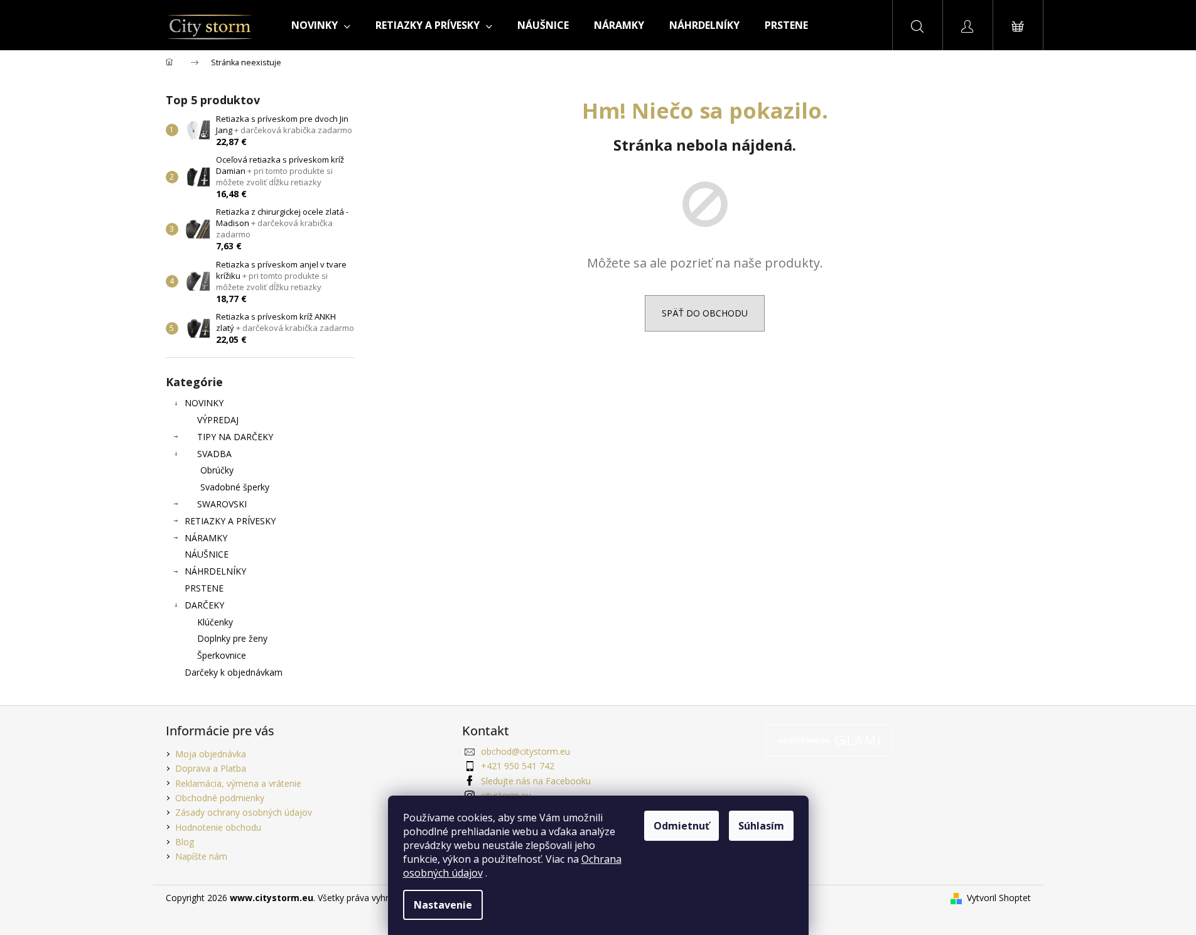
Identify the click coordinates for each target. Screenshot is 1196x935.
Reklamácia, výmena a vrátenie (238, 783)
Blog (184, 842)
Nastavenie (443, 905)
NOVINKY (204, 403)
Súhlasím (761, 826)
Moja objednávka (210, 754)
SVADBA (214, 454)
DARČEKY (204, 605)
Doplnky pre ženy (232, 638)
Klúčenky (215, 622)
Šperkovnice (221, 655)
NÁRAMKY (206, 538)
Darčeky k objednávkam (234, 672)
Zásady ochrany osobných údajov (243, 812)
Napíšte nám (201, 856)
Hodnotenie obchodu (218, 827)
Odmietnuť (681, 826)
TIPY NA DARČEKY (235, 437)
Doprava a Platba (210, 768)
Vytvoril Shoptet (999, 898)
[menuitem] (321, 25)
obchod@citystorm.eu (525, 751)
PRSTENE (204, 588)
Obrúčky (217, 470)
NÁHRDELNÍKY (215, 571)
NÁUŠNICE (207, 554)
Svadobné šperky (234, 487)
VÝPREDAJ (218, 420)
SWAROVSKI (222, 504)
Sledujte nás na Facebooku (536, 781)
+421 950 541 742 (517, 766)
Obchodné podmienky (219, 798)
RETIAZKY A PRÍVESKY (230, 521)
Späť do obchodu (705, 313)
